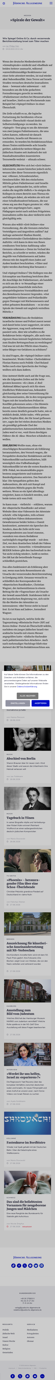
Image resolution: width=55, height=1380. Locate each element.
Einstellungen (18, 703)
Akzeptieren (40, 703)
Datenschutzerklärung (27, 686)
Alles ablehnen (27, 696)
